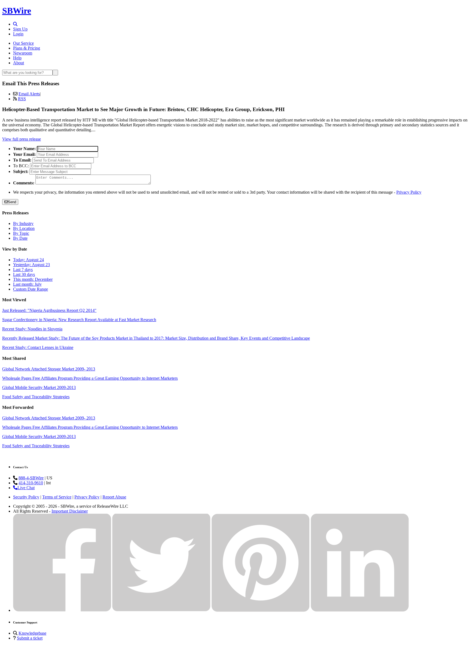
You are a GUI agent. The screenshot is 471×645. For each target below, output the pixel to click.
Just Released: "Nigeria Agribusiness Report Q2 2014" (49, 310)
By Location (24, 228)
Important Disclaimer (70, 511)
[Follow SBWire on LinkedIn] (360, 610)
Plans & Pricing (26, 48)
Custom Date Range (30, 289)
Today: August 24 (28, 259)
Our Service (23, 43)
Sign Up (20, 29)
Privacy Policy (408, 192)
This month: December (33, 279)
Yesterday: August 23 (31, 264)
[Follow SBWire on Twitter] (161, 610)
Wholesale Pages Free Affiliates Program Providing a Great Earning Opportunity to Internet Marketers (90, 378)
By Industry (23, 223)
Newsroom (22, 53)
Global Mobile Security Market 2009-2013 (39, 387)
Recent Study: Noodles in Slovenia (32, 329)
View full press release (21, 139)
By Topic (21, 233)
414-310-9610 (31, 482)
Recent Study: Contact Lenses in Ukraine (37, 347)
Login (18, 34)
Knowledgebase (32, 633)
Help (17, 58)
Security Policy (26, 497)
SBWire (16, 11)
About (18, 62)
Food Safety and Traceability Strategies (36, 396)
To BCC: (21, 165)
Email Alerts (29, 94)
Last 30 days (24, 274)
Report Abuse (114, 497)
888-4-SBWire (31, 478)
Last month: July (27, 284)
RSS (22, 98)
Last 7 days (23, 269)
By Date (20, 238)
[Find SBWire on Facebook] (62, 610)
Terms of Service (56, 497)
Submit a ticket (30, 638)
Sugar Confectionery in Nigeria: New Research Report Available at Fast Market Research (79, 319)
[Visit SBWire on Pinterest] (261, 610)
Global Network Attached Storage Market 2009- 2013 (48, 369)
